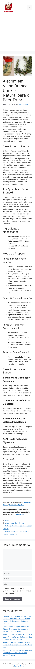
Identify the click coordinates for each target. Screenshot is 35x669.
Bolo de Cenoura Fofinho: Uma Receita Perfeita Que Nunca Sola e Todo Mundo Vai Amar (17, 652)
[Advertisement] (17, 33)
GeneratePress (19, 666)
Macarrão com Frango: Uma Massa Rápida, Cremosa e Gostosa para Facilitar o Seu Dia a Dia (16, 629)
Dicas (7, 520)
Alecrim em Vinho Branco (14, 523)
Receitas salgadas (16, 505)
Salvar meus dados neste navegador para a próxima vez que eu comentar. (18, 591)
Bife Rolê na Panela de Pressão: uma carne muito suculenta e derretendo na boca (17, 645)
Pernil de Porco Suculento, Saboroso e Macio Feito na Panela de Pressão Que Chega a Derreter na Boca (17, 637)
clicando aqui (18, 514)
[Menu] (29, 7)
